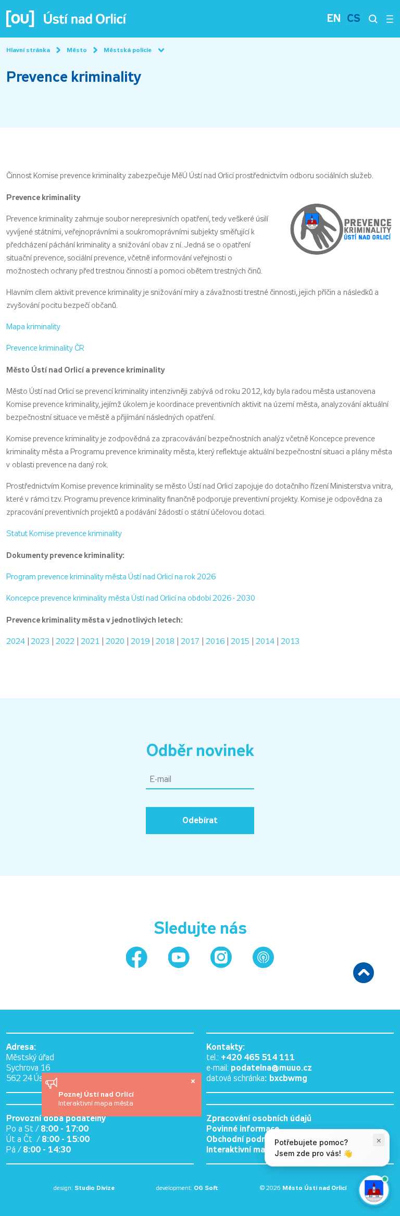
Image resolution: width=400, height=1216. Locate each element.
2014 (265, 641)
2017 (190, 641)
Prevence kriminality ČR (45, 348)
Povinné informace (242, 1129)
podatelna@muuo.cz (271, 1068)
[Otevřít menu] (390, 19)
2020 (115, 641)
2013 (290, 641)
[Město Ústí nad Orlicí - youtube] (179, 957)
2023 (40, 641)
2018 (165, 641)
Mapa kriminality (33, 326)
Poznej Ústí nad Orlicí (97, 1094)
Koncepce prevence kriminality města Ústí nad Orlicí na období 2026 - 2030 (130, 598)
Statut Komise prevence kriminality (64, 533)
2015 (240, 641)
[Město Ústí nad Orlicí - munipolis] (263, 957)
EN (334, 18)
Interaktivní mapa (240, 1150)
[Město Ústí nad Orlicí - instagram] (221, 957)
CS (353, 18)
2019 (140, 641)
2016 (215, 641)
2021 (90, 641)
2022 (65, 641)
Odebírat (200, 820)
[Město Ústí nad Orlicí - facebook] (136, 957)
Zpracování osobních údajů (258, 1118)
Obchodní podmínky (245, 1139)
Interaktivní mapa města (95, 1103)
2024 (15, 641)
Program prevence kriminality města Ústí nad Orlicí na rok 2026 (111, 577)
